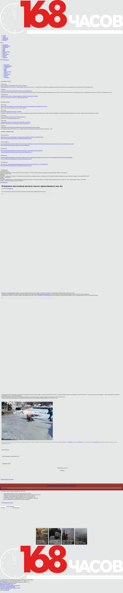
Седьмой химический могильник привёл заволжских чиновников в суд (16, 90)
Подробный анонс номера (7, 502)
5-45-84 (63, 442)
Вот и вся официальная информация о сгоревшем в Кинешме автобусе (16, 138)
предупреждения (11, 292)
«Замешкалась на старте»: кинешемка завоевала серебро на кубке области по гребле (19, 96)
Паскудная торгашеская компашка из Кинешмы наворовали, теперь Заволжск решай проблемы (21, 150)
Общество (11, 188)
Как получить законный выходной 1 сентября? (11, 111)
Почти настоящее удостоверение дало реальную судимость (14, 85)
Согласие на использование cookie (7, 586)
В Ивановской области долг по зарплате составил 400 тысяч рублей (15, 122)
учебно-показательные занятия (43, 294)
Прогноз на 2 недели (16, 507)
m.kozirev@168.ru (96, 442)
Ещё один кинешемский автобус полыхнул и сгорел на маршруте (15, 145)
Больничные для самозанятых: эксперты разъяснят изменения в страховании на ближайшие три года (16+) (24, 106)
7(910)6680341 (70, 442)
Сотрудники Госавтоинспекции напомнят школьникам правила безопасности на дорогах (20, 127)
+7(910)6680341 (80, 442)
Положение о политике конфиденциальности (10, 585)
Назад (2, 42)
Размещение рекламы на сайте (6, 584)
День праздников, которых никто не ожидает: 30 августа (13, 116)
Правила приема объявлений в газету (8, 583)
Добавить (62, 470)
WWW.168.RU (30, 579)
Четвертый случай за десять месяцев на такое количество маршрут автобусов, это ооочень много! (22, 137)
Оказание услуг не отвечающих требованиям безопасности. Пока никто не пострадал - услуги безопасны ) (24, 164)
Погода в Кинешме (10, 506)
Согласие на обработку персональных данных (10, 587)
